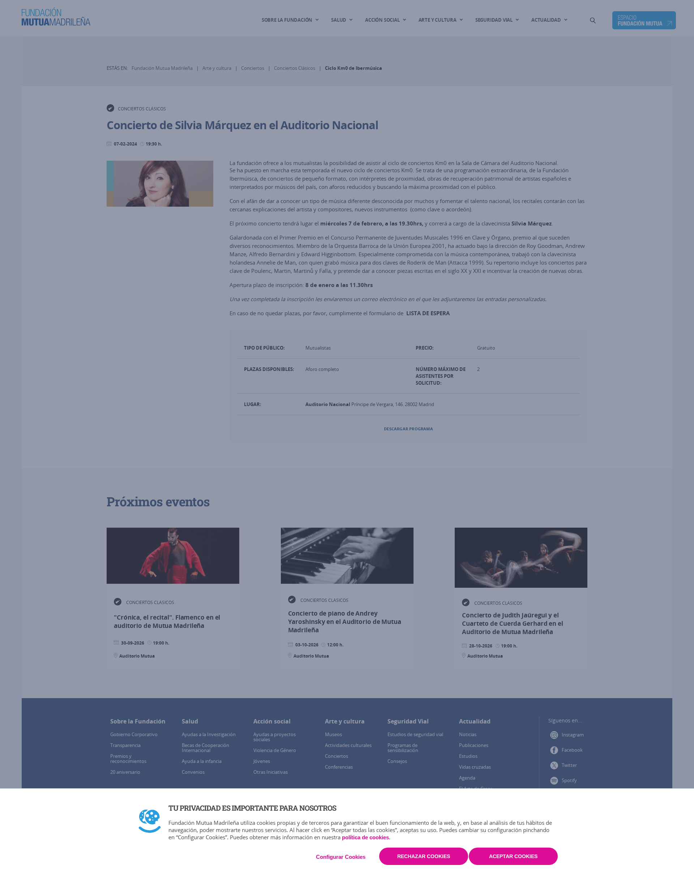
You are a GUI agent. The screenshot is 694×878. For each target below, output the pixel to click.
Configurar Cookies (340, 857)
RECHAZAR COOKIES (423, 856)
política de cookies (365, 837)
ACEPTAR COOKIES (513, 856)
